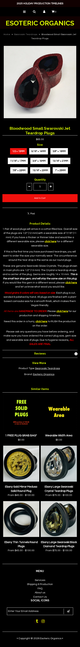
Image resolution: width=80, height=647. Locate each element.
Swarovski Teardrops (25, 34)
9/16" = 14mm (38, 151)
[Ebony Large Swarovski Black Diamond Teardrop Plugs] (59, 536)
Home (7, 34)
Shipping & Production (40, 584)
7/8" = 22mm (18, 170)
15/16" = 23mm (40, 170)
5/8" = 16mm (59, 151)
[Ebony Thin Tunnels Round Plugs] (21, 536)
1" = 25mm (60, 170)
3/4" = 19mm (39, 161)
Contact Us (40, 597)
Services (40, 580)
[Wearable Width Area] (59, 429)
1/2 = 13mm (18, 151)
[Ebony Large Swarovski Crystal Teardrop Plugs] (59, 481)
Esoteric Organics (40, 23)
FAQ (40, 588)
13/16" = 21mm (60, 161)
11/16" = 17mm (18, 161)
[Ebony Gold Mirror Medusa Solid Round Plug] (21, 481)
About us (40, 592)
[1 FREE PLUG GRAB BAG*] (21, 429)
